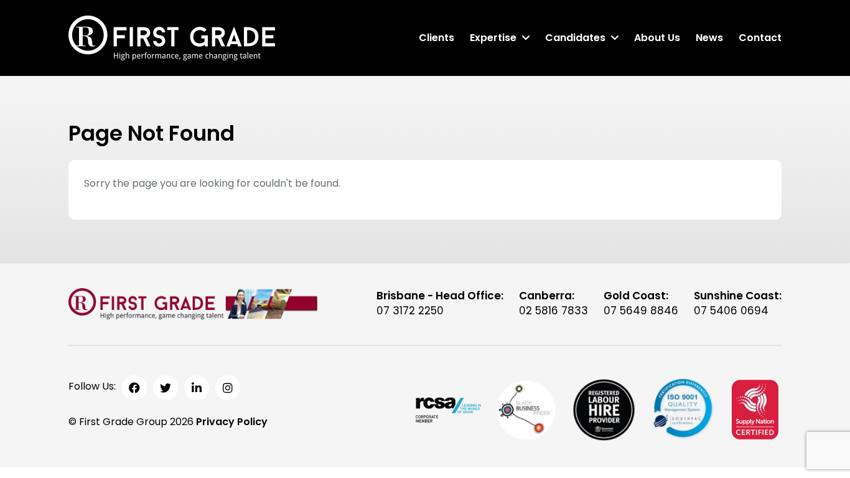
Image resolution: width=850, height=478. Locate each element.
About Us (657, 37)
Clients (436, 37)
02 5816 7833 (553, 310)
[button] (526, 37)
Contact (760, 37)
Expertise (493, 37)
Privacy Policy (232, 422)
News (709, 37)
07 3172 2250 (410, 310)
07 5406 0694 (731, 310)
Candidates (575, 37)
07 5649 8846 (641, 310)
